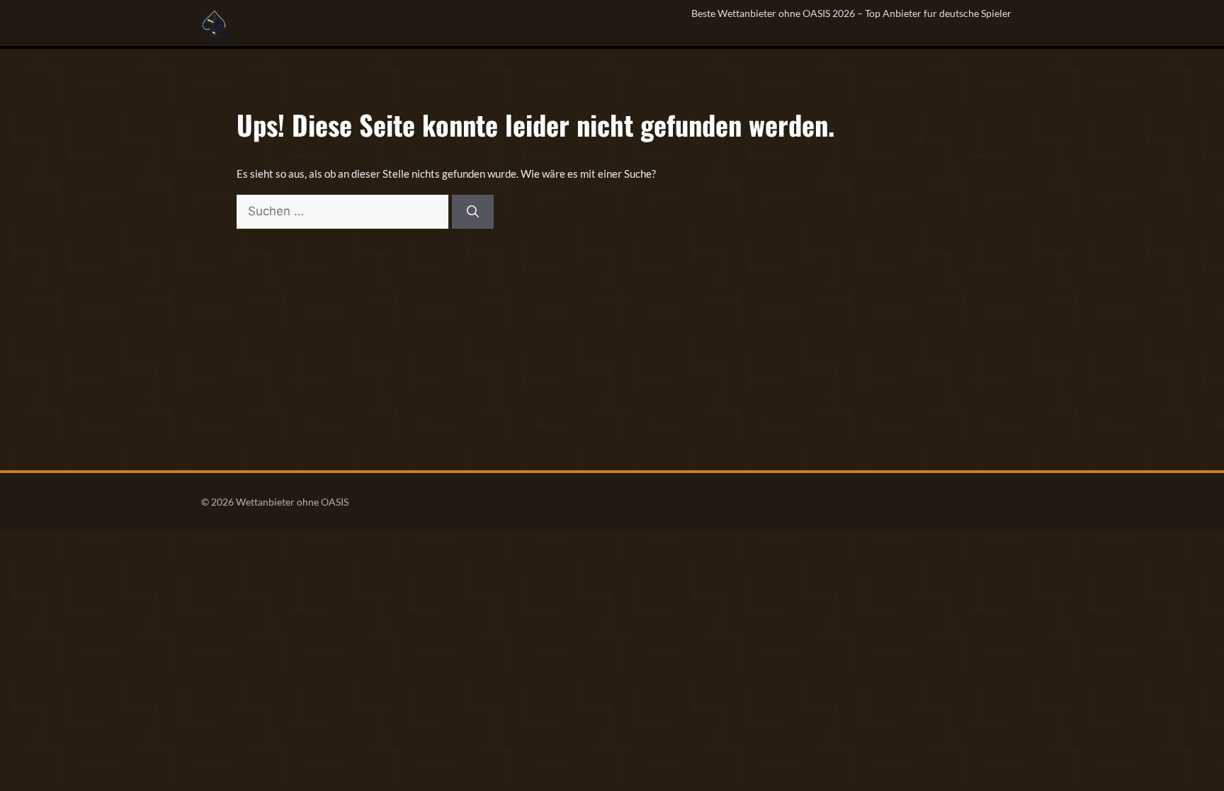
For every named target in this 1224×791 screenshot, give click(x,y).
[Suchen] (473, 212)
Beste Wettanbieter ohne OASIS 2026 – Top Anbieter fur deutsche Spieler (851, 13)
